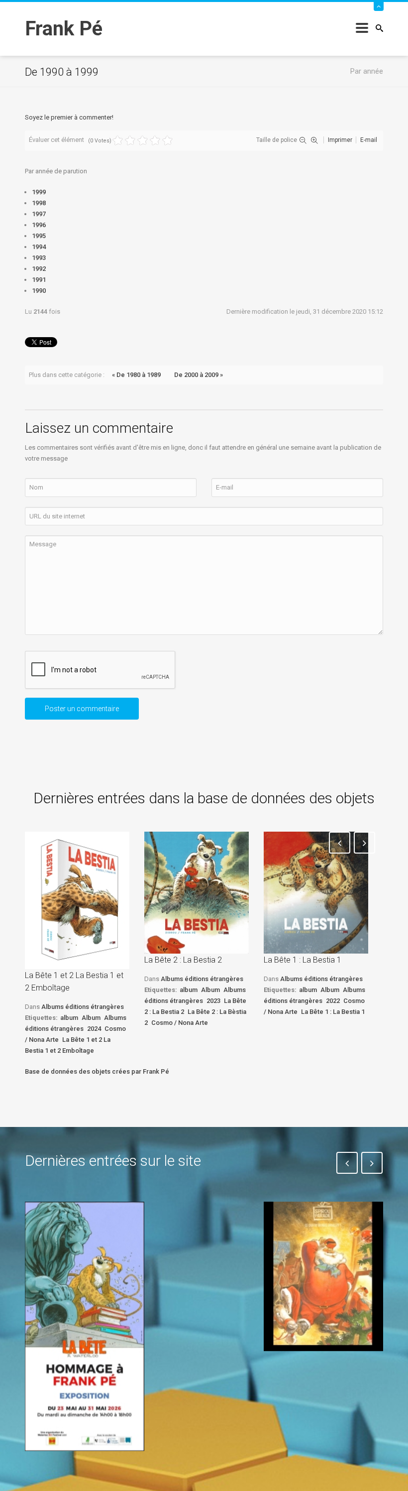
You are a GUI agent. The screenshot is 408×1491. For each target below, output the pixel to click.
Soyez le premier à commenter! (69, 117)
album (69, 1017)
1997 (39, 214)
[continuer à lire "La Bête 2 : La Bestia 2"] (196, 893)
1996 (39, 225)
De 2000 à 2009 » (198, 374)
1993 (39, 257)
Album (91, 1017)
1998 (39, 203)
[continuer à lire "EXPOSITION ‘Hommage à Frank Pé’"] (84, 1326)
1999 (39, 192)
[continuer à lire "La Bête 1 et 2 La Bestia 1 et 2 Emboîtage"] (77, 900)
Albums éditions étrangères (82, 1006)
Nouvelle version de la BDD (196, 1225)
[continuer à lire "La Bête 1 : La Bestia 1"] (316, 893)
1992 (39, 268)
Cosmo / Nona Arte (179, 1022)
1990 (39, 290)
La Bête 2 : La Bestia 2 (183, 960)
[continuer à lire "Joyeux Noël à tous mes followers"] (323, 1276)
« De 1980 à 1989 (136, 374)
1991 (39, 279)
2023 (213, 1000)
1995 (39, 236)
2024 (94, 1028)
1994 (39, 246)
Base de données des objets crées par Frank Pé (97, 1071)
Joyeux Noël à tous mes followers (322, 1373)
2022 (333, 1000)
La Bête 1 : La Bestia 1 (302, 960)
